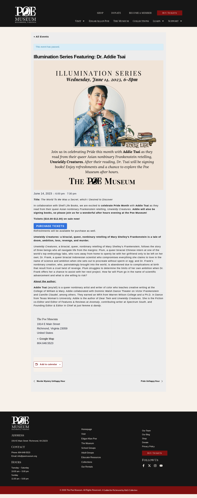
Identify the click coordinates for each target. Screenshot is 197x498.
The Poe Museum (47, 319)
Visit (83, 434)
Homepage (86, 429)
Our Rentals (87, 467)
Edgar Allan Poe (99, 21)
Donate (116, 12)
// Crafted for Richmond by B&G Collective (119, 490)
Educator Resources (91, 457)
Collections (141, 21)
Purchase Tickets (50, 226)
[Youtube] (161, 465)
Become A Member (140, 12)
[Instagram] (155, 465)
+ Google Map (45, 338)
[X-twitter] (149, 465)
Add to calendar (48, 364)
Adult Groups (87, 453)
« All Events (41, 36)
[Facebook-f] (143, 465)
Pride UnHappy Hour (150, 381)
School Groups (88, 448)
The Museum (121, 21)
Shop (100, 12)
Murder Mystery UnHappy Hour (50, 381)
